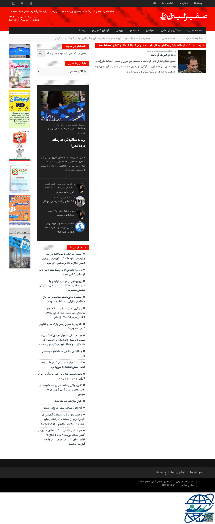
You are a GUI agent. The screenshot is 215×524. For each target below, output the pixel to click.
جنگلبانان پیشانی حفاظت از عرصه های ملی (63, 353)
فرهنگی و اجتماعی (171, 30)
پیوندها (198, 3)
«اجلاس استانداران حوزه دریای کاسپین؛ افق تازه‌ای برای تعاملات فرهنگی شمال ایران (59, 227)
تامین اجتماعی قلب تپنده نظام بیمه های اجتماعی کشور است (62, 272)
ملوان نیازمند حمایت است (68, 401)
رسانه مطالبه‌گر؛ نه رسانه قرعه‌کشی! (68, 143)
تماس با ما (167, 3)
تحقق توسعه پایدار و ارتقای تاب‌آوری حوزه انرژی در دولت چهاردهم (61, 376)
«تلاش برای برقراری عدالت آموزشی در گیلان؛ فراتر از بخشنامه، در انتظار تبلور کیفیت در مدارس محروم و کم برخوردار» (63, 419)
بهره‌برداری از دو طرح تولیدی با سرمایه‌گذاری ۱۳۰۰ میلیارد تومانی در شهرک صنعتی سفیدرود (62, 286)
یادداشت (80, 30)
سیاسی (150, 30)
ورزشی (119, 30)
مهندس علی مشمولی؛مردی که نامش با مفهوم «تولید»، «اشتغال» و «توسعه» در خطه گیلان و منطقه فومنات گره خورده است (62, 340)
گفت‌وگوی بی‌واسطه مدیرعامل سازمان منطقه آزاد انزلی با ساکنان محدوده (64, 299)
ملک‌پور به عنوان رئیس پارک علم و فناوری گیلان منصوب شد (62, 326)
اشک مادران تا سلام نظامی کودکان (58, 201)
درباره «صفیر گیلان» (39, 11)
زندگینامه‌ (87, 11)
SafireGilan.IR (170, 485)
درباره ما (184, 3)
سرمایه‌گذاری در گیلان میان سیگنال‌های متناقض (61, 213)
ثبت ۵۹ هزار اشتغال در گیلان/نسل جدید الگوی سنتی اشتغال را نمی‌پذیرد (62, 364)
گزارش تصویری (100, 30)
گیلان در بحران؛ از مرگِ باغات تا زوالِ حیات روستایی (59, 190)
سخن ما (97, 11)
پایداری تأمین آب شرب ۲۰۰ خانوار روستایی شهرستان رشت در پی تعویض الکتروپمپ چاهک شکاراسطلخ (65, 313)
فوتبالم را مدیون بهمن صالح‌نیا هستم (63, 408)
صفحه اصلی (108, 11)
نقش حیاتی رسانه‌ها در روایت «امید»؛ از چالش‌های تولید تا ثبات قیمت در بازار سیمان (62, 390)
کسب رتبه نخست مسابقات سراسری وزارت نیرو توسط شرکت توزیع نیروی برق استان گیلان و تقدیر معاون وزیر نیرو (63, 258)
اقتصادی (134, 30)
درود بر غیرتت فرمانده (163, 55)
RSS (153, 3)
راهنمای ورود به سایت (71, 11)
